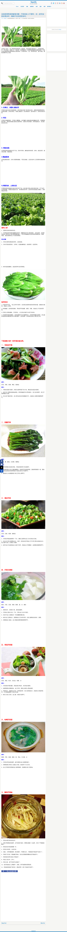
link (60, 3)
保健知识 (5, 18)
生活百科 (22, 6)
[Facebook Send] (1, 464)
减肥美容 (32, 6)
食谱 (44, 6)
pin (58, 3)
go (56, 3)
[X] (1, 467)
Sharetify (34, 2)
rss (62, 3)
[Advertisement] (25, 23)
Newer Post (4, 923)
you (64, 3)
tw (53, 3)
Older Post (43, 923)
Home (17, 6)
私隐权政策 (33, 930)
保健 (27, 6)
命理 (36, 6)
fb (51, 3)
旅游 (40, 6)
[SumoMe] (1, 471)
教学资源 (49, 6)
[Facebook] (1, 461)
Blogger (60, 29)
